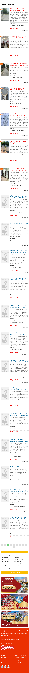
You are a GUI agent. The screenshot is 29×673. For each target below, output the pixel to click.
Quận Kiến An (17, 561)
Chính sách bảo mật (5, 662)
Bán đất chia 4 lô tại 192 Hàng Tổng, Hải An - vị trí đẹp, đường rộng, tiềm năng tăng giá (19, 414)
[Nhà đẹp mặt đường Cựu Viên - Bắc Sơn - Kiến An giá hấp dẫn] (5, 93)
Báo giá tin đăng (17, 659)
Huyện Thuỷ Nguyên (6, 565)
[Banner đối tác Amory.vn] (14, 602)
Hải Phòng (10, 6)
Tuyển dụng (3, 657)
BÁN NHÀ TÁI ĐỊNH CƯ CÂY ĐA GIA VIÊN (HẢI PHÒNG (18, 306)
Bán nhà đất (3, 6)
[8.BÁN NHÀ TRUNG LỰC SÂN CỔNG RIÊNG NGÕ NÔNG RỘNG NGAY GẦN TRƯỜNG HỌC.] (5, 42)
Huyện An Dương (6, 555)
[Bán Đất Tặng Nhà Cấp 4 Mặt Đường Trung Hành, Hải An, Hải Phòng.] (5, 147)
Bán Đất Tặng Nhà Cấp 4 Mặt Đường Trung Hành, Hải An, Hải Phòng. (19, 142)
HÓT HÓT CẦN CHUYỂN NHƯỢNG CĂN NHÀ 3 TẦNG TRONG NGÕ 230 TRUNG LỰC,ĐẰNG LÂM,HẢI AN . (18, 169)
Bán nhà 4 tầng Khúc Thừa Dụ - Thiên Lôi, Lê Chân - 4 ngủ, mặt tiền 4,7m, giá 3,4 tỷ (19, 333)
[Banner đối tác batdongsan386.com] (14, 585)
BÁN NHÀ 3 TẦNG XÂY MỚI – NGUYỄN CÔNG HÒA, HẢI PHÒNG (18, 518)
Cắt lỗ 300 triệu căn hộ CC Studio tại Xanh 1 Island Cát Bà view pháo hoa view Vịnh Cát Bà (19, 440)
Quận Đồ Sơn (5, 563)
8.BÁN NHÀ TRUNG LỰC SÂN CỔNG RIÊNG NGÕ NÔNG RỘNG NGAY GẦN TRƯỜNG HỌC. (18, 37)
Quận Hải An (17, 557)
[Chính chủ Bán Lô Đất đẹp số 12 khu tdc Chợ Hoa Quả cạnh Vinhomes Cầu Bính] (5, 119)
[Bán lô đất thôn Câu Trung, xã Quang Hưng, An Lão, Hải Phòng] (5, 69)
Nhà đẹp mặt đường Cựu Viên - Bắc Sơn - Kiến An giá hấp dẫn (19, 88)
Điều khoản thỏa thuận (5, 659)
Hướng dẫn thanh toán (19, 660)
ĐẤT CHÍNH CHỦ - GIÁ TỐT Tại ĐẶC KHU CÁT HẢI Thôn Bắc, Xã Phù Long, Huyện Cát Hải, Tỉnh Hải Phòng (19, 251)
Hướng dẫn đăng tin (18, 662)
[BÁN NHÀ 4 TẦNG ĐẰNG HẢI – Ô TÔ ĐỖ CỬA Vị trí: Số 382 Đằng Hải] (5, 201)
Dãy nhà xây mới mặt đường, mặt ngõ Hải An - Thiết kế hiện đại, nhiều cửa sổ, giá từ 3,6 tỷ (18, 388)
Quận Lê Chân (17, 555)
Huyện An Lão (5, 557)
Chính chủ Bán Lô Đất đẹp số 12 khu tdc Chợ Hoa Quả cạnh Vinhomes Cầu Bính (19, 114)
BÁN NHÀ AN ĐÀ (15, 467)
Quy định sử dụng (4, 660)
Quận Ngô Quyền (6, 559)
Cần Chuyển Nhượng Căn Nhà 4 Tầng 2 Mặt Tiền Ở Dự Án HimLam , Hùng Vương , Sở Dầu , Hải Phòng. (19, 9)
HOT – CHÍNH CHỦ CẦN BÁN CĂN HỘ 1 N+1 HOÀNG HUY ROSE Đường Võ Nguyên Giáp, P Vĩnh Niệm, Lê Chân (19, 279)
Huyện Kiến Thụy (18, 563)
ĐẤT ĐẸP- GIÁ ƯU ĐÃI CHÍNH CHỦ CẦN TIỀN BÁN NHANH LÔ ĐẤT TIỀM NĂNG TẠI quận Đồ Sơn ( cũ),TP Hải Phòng (19, 224)
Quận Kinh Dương (6, 561)
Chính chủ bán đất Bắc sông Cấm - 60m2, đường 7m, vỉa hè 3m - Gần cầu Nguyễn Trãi (19, 490)
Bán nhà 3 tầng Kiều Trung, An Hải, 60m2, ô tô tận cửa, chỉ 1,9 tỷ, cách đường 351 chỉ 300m (19, 361)
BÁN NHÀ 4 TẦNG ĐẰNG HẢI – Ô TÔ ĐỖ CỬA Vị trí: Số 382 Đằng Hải (19, 196)
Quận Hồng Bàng (18, 559)
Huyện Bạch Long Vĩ (6, 568)
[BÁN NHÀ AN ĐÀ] (5, 472)
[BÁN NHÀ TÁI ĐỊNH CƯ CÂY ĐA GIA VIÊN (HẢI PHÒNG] (5, 311)
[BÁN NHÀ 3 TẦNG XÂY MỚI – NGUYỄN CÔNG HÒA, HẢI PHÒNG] (5, 523)
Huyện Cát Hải (17, 565)
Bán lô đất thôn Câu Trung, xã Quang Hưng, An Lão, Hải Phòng (19, 64)
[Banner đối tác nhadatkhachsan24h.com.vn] (14, 619)
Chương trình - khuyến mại (20, 657)
